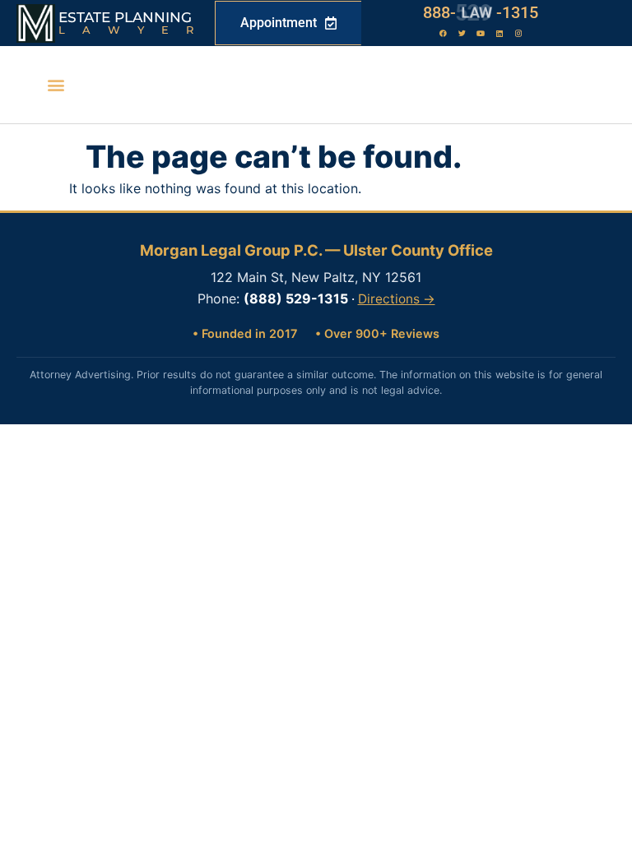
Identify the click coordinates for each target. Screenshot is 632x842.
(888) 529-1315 (296, 298)
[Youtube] (480, 33)
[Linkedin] (499, 33)
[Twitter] (461, 33)
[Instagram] (518, 33)
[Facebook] (442, 33)
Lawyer (134, 29)
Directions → (396, 299)
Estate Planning (125, 17)
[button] (56, 85)
